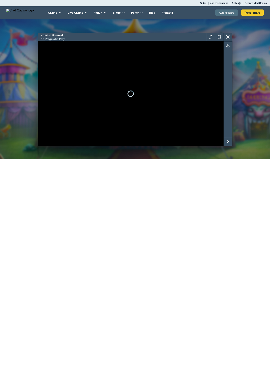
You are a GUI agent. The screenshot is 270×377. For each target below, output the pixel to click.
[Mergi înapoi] (228, 37)
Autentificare (226, 12)
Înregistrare (252, 12)
